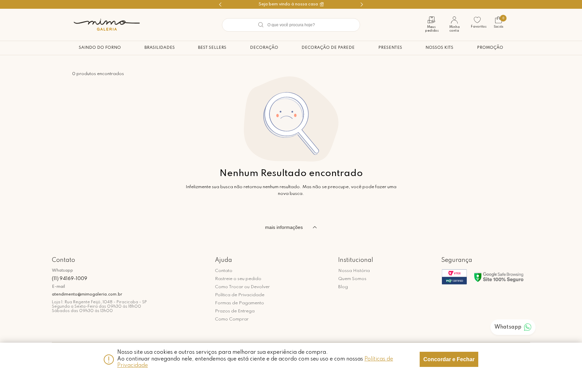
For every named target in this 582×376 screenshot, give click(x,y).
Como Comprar (232, 319)
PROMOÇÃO (490, 48)
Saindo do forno (100, 48)
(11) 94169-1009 (69, 278)
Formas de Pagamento (239, 303)
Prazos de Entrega (235, 311)
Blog (343, 287)
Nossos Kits (439, 48)
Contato (223, 271)
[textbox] (291, 25)
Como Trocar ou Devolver (242, 287)
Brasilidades (159, 48)
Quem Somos (352, 279)
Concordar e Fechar (449, 359)
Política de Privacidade (239, 295)
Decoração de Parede (328, 48)
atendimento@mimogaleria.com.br (87, 295)
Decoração (264, 48)
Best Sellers (212, 48)
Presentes (390, 48)
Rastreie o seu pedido (238, 279)
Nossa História (354, 271)
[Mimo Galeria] (107, 25)
